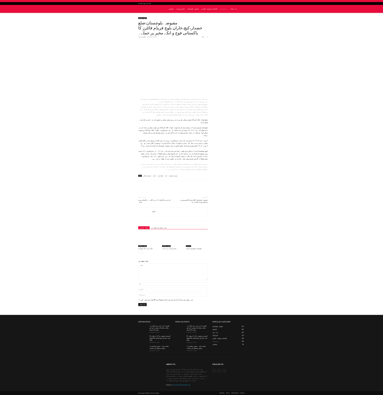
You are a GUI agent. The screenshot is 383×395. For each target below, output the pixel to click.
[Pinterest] (161, 45)
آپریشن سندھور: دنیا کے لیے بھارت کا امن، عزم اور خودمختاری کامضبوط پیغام (160, 338)
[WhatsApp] (166, 45)
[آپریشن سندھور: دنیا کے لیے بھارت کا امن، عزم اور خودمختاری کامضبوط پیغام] (143, 338)
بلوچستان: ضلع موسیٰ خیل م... (194, 248)
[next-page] (142, 252)
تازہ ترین (189, 246)
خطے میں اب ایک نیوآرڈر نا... (145, 248)
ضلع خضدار (160, 175)
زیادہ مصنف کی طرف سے (158, 228)
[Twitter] (239, 3)
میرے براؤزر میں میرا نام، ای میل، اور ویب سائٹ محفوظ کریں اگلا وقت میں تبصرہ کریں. (166, 300)
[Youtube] (243, 3)
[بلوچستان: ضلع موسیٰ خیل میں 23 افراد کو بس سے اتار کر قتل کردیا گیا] (197, 239)
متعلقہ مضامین (143, 228)
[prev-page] (139, 252)
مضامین (171, 9)
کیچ (166, 175)
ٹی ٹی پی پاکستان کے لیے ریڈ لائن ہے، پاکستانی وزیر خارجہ (154, 201)
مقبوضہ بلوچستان (193, 9)
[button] (242, 9)
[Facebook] (236, 3)
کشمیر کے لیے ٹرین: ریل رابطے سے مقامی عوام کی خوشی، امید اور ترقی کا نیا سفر (160, 328)
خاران (154, 175)
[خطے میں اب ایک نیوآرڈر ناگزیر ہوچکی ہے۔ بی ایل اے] (149, 239)
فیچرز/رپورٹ (180, 9)
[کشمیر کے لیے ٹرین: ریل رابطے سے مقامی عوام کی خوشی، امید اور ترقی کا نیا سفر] (143, 328)
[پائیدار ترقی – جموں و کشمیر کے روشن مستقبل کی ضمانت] (143, 348)
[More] (171, 45)
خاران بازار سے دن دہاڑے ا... (169, 248)
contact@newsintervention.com (181, 385)
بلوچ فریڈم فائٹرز (147, 175)
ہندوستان (223, 9)
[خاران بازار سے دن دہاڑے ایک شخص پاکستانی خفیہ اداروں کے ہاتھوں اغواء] (173, 239)
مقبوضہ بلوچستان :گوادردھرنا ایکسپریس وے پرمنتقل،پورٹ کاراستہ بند (194, 201)
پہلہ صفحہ (233, 9)
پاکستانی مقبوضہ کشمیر (209, 9)
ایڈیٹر (144, 37)
